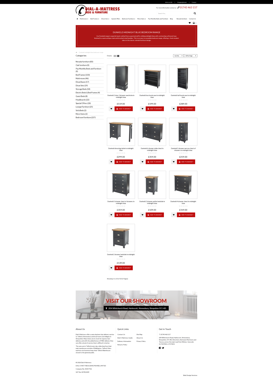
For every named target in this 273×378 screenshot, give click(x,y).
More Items (141, 19)
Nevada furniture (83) (84, 62)
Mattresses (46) (82, 78)
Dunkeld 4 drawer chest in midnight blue (183, 202)
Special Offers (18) (83, 103)
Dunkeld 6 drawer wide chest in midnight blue (152, 149)
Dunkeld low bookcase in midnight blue (152, 96)
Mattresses (83, 19)
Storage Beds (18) (83, 89)
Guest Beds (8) (82, 96)
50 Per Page (189, 56)
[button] (194, 23)
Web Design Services (190, 375)
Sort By (177, 56)
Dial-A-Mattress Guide (125, 338)
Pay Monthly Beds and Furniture (158, 19)
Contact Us (192, 19)
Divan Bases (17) (82, 82)
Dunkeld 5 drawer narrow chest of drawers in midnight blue (183, 149)
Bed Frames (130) (83, 75)
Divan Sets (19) (82, 85)
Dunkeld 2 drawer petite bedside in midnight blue (152, 202)
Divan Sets (104, 19)
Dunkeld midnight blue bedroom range (91, 52)
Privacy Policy (141, 341)
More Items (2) (82, 114)
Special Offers (115, 19)
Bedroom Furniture (128, 19)
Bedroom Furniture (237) (86, 117)
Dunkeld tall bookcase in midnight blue (183, 96)
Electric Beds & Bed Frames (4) (88, 92)
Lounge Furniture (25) (84, 107)
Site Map (139, 334)
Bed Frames (94, 19)
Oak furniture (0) (82, 65)
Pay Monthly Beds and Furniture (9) (88, 70)
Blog (171, 19)
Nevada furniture (182, 19)
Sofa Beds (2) (81, 110)
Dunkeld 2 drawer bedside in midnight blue (121, 255)
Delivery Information (124, 341)
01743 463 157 (188, 7)
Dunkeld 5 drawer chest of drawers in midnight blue (120, 202)
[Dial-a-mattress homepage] (98, 10)
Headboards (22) (82, 100)
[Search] (194, 13)
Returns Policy (122, 345)
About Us (139, 338)
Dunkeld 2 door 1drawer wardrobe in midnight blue (120, 96)
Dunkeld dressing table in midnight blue (121, 149)
